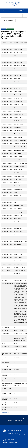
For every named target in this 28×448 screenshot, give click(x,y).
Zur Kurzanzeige (6, 26)
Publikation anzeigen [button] (8, 20)
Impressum (17, 418)
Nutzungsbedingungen (7, 418)
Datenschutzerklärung (11, 420)
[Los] (24, 16)
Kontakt (20, 420)
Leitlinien (24, 418)
